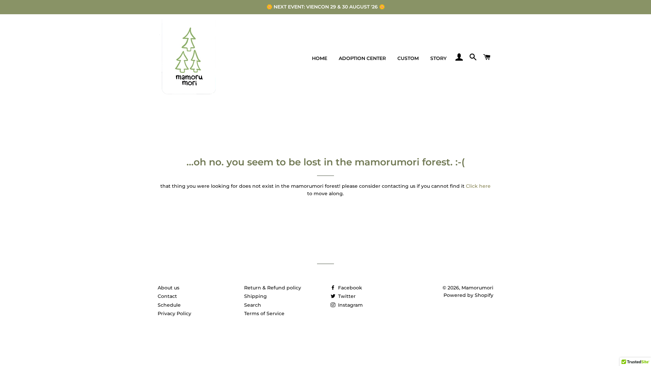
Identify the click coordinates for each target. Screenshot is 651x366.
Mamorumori (477, 288)
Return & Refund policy (272, 288)
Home (319, 58)
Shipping (255, 296)
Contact (167, 296)
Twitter (346, 296)
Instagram (350, 305)
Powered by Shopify (468, 295)
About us (168, 288)
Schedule (169, 305)
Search (252, 305)
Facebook (349, 288)
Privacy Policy (174, 313)
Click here (478, 186)
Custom (408, 58)
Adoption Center (362, 58)
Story (438, 58)
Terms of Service (264, 313)
